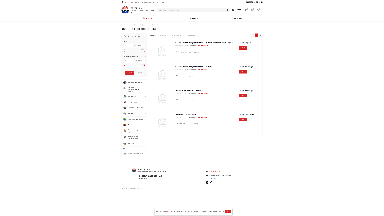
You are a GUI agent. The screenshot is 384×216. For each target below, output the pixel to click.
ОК (228, 211)
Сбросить (140, 73)
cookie (169, 211)
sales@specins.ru (215, 171)
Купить (243, 47)
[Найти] (227, 10)
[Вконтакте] (261, 2)
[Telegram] (259, 2)
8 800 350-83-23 (252, 2)
